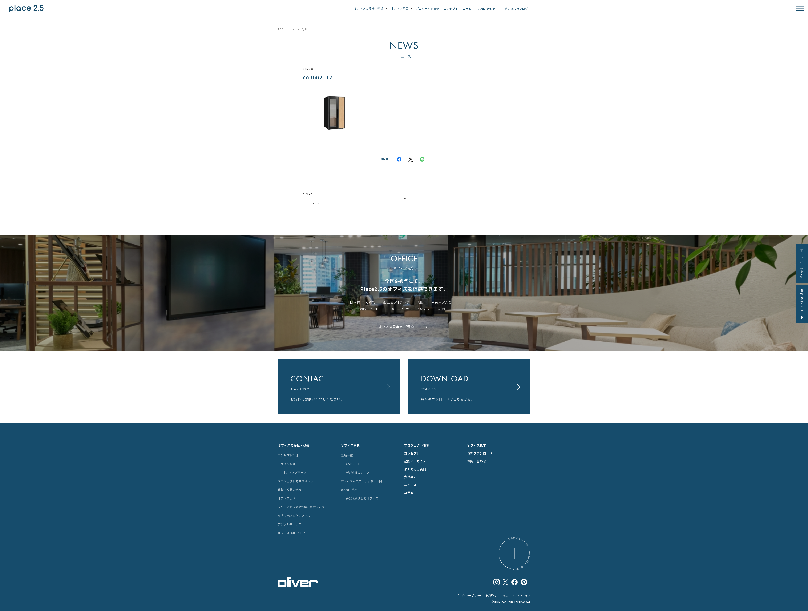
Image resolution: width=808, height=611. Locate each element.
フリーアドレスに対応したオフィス (301, 507)
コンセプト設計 (288, 455)
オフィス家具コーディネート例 (361, 481)
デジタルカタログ (516, 9)
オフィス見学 (286, 498)
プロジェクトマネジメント (295, 481)
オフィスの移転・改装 (293, 445)
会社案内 (410, 477)
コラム (466, 9)
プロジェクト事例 (427, 9)
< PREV (311, 198)
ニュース (410, 485)
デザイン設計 (286, 464)
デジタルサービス (289, 524)
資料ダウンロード (479, 453)
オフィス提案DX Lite (291, 533)
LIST (404, 198)
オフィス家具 (350, 445)
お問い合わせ (487, 9)
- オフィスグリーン (293, 472)
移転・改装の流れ (289, 490)
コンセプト (451, 9)
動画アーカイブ (415, 461)
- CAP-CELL (352, 464)
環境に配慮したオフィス (294, 515)
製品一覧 (347, 455)
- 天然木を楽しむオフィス (361, 498)
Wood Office (349, 490)
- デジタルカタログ (356, 472)
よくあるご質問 (415, 469)
